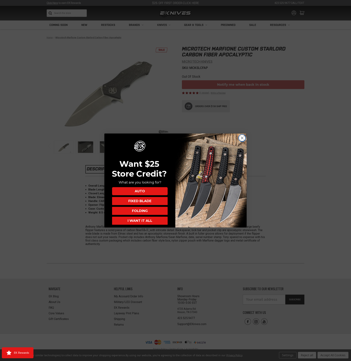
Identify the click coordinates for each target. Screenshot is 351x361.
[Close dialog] (242, 138)
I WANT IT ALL (140, 221)
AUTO (140, 191)
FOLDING (140, 211)
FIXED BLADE (140, 201)
